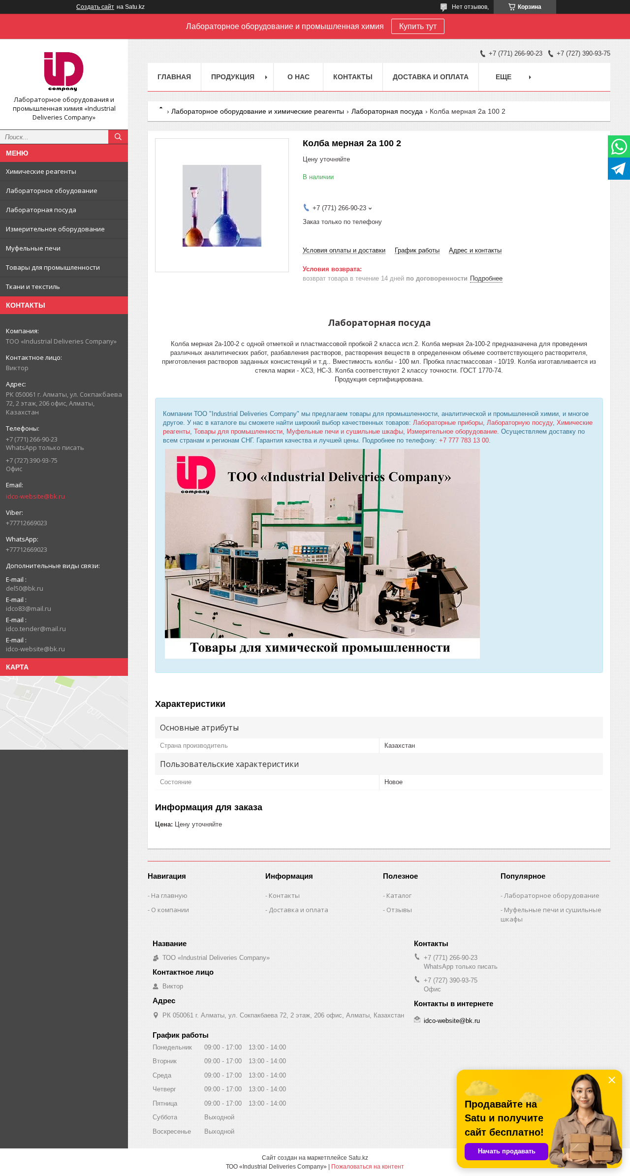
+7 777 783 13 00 (464, 440)
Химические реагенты (41, 171)
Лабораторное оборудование (551, 895)
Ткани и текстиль (33, 286)
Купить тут (418, 26)
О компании (170, 909)
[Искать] (118, 136)
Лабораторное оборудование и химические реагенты (257, 111)
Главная (174, 77)
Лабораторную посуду (520, 422)
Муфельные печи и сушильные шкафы (344, 431)
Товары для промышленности (53, 267)
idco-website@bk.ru (35, 496)
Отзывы (399, 909)
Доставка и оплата (431, 77)
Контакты (353, 77)
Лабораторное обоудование (51, 190)
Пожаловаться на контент (367, 1166)
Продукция (232, 77)
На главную (169, 895)
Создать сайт (95, 6)
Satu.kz (358, 1157)
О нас (298, 77)
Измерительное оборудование (55, 228)
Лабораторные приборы (448, 422)
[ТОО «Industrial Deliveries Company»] (64, 70)
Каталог (398, 895)
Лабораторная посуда (41, 209)
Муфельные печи (33, 248)
